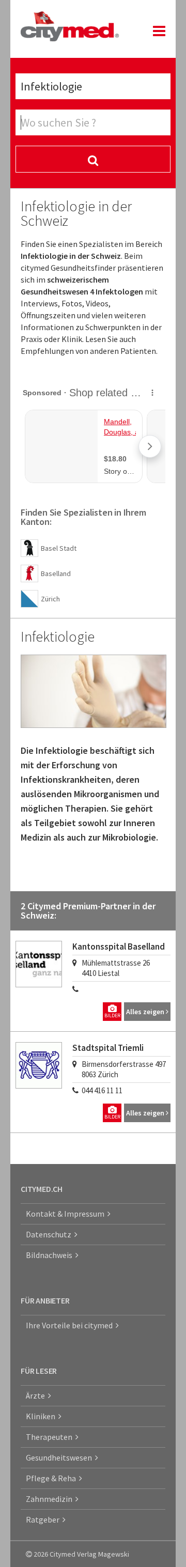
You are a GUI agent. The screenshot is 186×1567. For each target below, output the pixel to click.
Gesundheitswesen (60, 1457)
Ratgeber (44, 1519)
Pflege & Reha (52, 1478)
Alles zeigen (146, 1011)
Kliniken (42, 1416)
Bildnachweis (50, 1255)
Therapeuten (50, 1437)
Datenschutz (50, 1234)
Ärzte (37, 1395)
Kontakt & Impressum (66, 1213)
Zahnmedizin (50, 1499)
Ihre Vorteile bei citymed (71, 1325)
